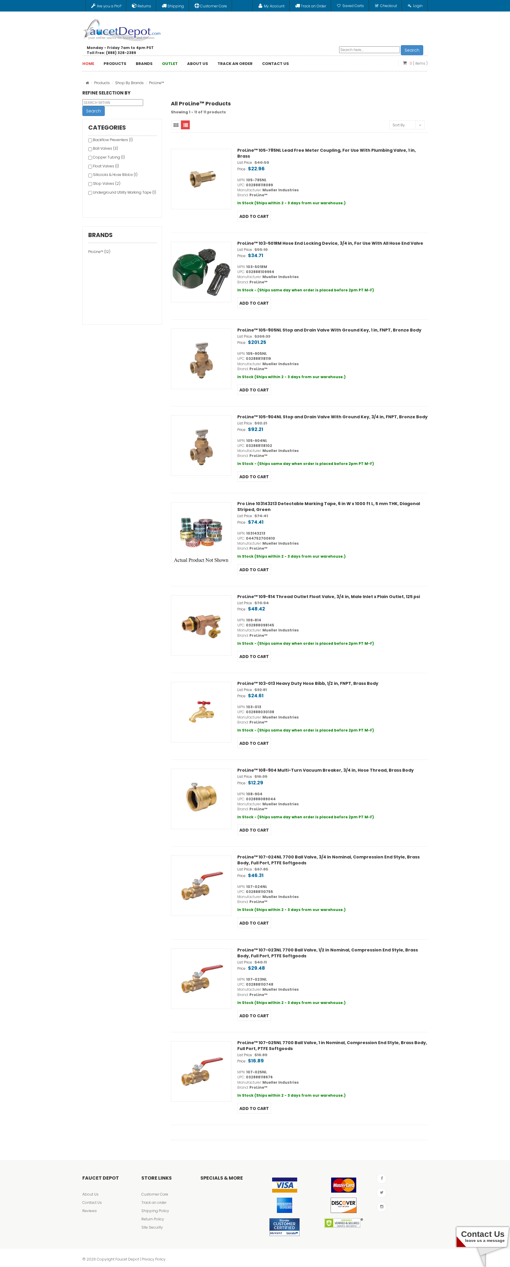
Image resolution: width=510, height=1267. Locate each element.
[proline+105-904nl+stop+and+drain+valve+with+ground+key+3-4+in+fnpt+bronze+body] (201, 446)
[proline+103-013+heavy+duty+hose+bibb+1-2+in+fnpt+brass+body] (201, 712)
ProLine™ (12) (99, 251)
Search (412, 50)
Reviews (89, 1210)
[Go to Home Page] (87, 83)
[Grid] (175, 124)
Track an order (153, 1202)
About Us (90, 1194)
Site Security (152, 1227)
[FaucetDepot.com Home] (122, 28)
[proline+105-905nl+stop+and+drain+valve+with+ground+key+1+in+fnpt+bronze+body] (201, 359)
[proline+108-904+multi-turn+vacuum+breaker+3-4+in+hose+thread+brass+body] (201, 799)
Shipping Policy (155, 1210)
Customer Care (154, 1194)
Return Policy (152, 1219)
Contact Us (92, 1202)
